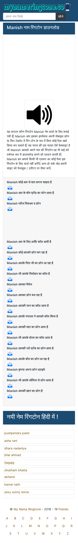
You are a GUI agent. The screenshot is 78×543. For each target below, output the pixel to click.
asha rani (10, 441)
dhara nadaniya (15, 448)
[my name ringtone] (37, 7)
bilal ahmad (12, 455)
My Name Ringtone (27, 509)
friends (63, 509)
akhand (9, 477)
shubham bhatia (15, 470)
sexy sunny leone (16, 492)
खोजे (60, 16)
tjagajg (9, 462)
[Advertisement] (39, 66)
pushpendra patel (16, 433)
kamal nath (12, 484)
